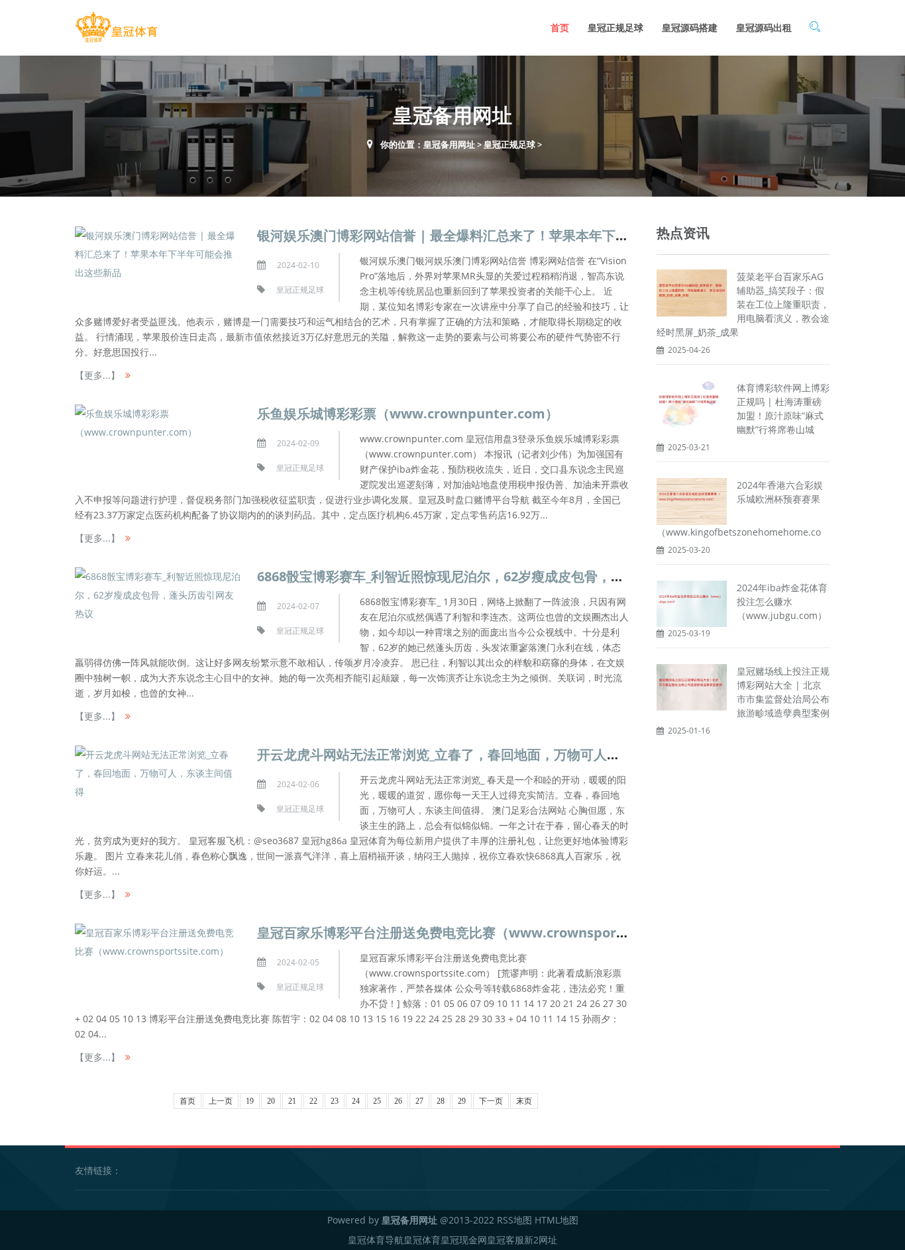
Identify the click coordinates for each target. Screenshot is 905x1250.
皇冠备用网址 (449, 144)
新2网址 (540, 1239)
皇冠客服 (505, 1239)
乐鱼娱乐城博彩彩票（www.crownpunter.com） (408, 413)
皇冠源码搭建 (690, 27)
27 (419, 1101)
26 (398, 1101)
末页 (524, 1101)
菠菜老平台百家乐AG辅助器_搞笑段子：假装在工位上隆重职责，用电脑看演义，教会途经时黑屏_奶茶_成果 (743, 304)
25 (377, 1101)
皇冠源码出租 (764, 27)
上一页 (221, 1101)
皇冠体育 (422, 1239)
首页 (560, 27)
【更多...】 (97, 375)
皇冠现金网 (464, 1239)
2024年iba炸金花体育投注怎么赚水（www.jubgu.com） (782, 601)
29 (462, 1101)
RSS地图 (514, 1220)
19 (250, 1101)
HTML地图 (556, 1220)
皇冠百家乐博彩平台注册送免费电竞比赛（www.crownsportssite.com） (477, 932)
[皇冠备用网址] (116, 27)
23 (335, 1101)
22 (313, 1101)
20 (271, 1101)
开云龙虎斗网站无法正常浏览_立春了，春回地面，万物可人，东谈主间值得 (478, 754)
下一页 (491, 1101)
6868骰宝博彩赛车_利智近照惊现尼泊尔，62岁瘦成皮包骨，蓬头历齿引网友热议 (493, 576)
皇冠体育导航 (375, 1239)
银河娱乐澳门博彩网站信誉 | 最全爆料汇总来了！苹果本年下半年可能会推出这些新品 (509, 235)
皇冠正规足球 (615, 27)
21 (292, 1101)
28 (441, 1101)
